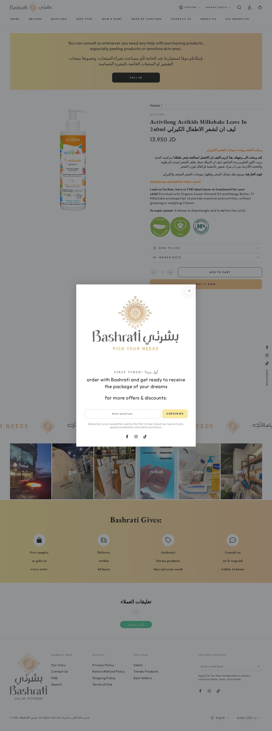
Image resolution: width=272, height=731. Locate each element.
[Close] (189, 290)
